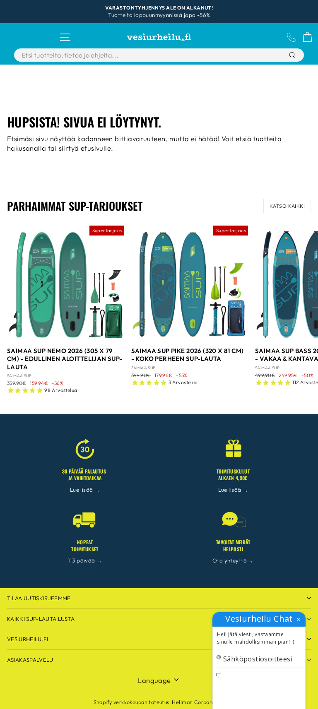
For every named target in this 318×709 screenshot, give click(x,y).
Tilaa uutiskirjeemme (39, 598)
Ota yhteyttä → (233, 560)
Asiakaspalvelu (30, 659)
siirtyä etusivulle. (86, 148)
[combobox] (138, 55)
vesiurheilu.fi (27, 639)
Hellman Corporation (198, 702)
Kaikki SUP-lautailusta (41, 618)
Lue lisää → (85, 489)
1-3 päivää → (85, 560)
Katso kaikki (287, 206)
